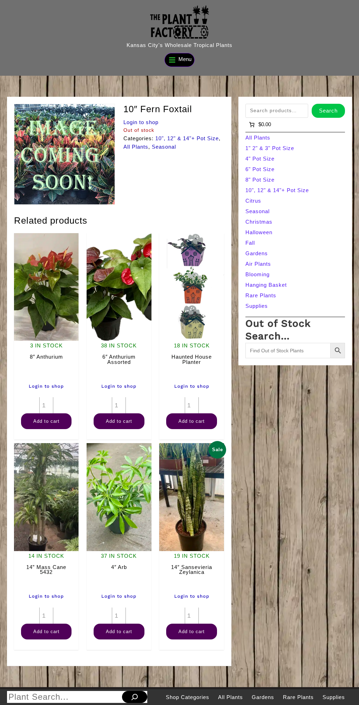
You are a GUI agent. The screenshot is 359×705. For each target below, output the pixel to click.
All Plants (135, 147)
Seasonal (164, 147)
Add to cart (46, 421)
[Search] (134, 697)
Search (328, 111)
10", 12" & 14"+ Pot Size (187, 138)
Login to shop (140, 122)
